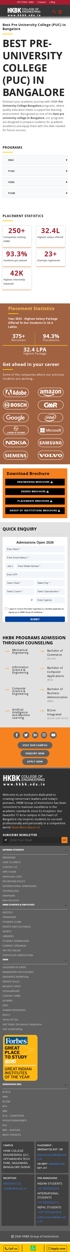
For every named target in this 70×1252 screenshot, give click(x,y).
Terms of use (10, 1019)
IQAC (5, 1005)
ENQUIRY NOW (35, 753)
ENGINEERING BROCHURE (33, 481)
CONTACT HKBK (11, 995)
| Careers (42, 2)
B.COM (6, 1101)
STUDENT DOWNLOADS (16, 940)
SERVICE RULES (11, 981)
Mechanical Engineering (20, 651)
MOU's (6, 1014)
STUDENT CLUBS (12, 921)
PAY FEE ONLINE (12, 950)
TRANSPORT (9, 917)
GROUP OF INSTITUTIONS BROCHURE (34, 510)
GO (64, 840)
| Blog (52, 2)
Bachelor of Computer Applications (55, 672)
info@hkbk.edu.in (15, 1188)
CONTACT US (10, 867)
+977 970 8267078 (49, 1212)
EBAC (11, 160)
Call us (12, 1248)
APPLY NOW (35, 761)
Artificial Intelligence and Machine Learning (21, 714)
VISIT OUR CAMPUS (35, 745)
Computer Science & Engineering (20, 691)
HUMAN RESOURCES (14, 1010)
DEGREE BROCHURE (33, 491)
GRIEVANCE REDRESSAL (16, 976)
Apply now (57, 1248)
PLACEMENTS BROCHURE (34, 500)
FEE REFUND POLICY (14, 881)
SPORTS (7, 931)
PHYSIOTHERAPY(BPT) (15, 1120)
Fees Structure (11, 900)
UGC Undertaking (12, 1029)
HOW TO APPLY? (12, 862)
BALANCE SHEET (12, 986)
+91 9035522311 (48, 1202)
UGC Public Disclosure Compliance (22, 1024)
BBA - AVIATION (11, 1130)
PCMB (11, 193)
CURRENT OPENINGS (14, 945)
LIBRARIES (8, 936)
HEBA (11, 182)
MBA (5, 1096)
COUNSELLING (11, 890)
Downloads (9, 895)
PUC (5, 1125)
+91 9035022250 (48, 1188)
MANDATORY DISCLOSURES (18, 972)
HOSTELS (8, 912)
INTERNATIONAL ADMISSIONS (20, 886)
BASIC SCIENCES (12, 1134)
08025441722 (57, 1163)
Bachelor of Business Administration (57, 693)
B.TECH (7, 1092)
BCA (5, 1106)
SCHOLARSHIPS (11, 991)
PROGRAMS (9, 857)
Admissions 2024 (12, 876)
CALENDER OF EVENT (14, 967)
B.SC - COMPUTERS (13, 1115)
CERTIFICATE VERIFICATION (18, 955)
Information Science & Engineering (20, 669)
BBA (5, 1111)
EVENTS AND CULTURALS (17, 926)
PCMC (11, 171)
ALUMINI (7, 1000)
